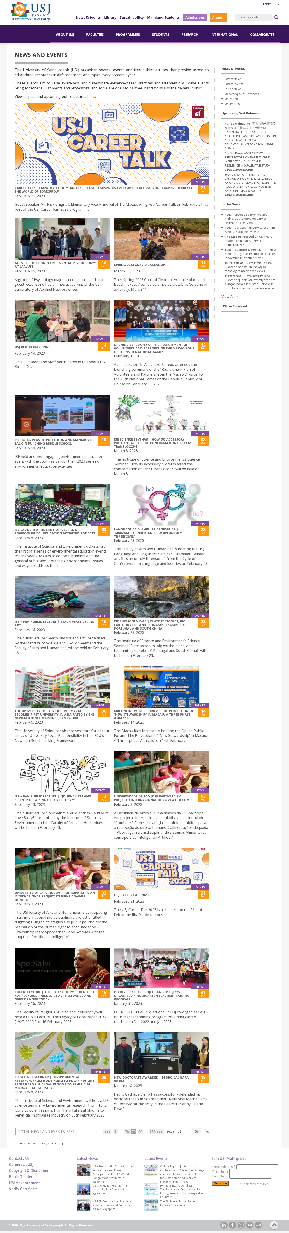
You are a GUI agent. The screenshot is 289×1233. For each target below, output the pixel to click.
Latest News (233, 79)
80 (140, 1131)
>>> (160, 1131)
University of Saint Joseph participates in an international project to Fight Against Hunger (55, 896)
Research (189, 34)
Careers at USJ (21, 1164)
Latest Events (234, 84)
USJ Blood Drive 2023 (32, 347)
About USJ (65, 34)
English (267, 3)
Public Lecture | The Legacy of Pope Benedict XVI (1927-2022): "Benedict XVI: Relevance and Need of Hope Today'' (54, 995)
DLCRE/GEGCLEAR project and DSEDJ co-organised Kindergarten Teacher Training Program (151, 995)
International (224, 34)
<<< (107, 1131)
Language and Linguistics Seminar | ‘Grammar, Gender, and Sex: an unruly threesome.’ (148, 533)
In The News (233, 89)
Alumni (218, 17)
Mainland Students (163, 17)
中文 (277, 3)
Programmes (128, 34)
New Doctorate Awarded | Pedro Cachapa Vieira (151, 1079)
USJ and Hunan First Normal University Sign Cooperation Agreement (110, 1189)
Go (197, 1131)
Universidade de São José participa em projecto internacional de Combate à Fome (152, 798)
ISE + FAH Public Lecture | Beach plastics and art (54, 623)
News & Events (88, 17)
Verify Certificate (23, 1188)
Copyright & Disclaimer (29, 1170)
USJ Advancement (24, 1182)
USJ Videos (232, 99)
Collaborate (262, 34)
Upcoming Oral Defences (242, 94)
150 (152, 1131)
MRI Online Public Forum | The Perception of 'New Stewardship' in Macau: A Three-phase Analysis (154, 714)
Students (160, 34)
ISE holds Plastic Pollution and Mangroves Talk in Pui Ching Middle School (54, 441)
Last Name (220, 1176)
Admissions (195, 17)
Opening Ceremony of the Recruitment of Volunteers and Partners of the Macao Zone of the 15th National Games (154, 348)
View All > (229, 296)
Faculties (95, 34)
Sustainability (132, 17)
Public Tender (21, 1176)
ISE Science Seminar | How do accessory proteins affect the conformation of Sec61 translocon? (153, 443)
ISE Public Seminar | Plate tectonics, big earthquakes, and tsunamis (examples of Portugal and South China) (150, 624)
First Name (220, 1171)
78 (127, 1131)
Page (171, 1132)
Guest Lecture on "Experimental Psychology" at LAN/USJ (55, 265)
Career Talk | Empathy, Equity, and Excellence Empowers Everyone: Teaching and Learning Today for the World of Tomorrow (105, 190)
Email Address (223, 1166)
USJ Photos (232, 104)
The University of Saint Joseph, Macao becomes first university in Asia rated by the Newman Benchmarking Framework (55, 714)
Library (110, 17)
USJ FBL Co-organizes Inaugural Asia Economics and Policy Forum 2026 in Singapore (113, 1205)
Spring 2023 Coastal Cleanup (139, 265)
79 (134, 1131)
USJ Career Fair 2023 (131, 895)
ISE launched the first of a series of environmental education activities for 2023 (55, 531)
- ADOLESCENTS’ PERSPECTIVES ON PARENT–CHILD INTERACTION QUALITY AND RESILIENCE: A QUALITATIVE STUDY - (248, 161)
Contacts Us (19, 1158)
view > (251, 223)
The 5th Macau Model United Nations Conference (178, 1203)
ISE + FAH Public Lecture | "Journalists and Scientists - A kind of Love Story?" (53, 798)
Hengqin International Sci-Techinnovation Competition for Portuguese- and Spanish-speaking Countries (182, 1191)
